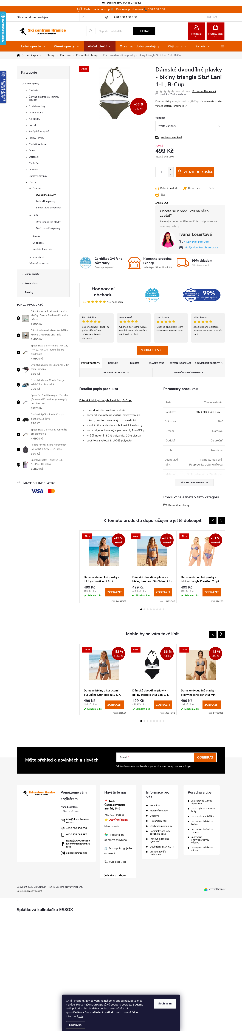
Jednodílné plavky (45, 201)
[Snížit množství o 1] (170, 174)
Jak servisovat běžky (202, 816)
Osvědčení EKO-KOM (162, 846)
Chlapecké (38, 243)
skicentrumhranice (76, 853)
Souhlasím (165, 1004)
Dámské (36, 188)
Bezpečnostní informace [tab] (188, 372)
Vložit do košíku (198, 172)
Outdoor (33, 169)
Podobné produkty (114, 372)
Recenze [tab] (113, 363)
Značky (29, 292)
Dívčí (35, 215)
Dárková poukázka (39, 263)
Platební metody (159, 810)
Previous (212, 520)
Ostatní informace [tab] (180, 363)
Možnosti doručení (171, 137)
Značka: (161, 203)
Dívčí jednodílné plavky (48, 222)
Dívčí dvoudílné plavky (48, 228)
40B (213, 412)
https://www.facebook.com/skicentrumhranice (78, 843)
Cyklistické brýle (37, 144)
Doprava (154, 815)
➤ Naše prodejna (115, 875)
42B (220, 412)
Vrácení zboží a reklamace (158, 853)
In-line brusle (36, 112)
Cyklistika (34, 90)
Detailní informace (174, 106)
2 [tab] (144, 609)
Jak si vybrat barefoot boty (203, 810)
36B (199, 412)
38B (206, 412)
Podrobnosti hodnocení (204, 91)
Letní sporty (32, 83)
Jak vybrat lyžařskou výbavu (202, 849)
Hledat (144, 31)
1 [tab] (141, 609)
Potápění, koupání (39, 131)
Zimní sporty (32, 274)
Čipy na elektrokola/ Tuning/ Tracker (44, 98)
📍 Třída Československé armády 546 (114, 804)
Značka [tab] (156, 363)
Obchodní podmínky (161, 826)
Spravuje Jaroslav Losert (29, 891)
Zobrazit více (152, 350)
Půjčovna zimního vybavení (159, 840)
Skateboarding (37, 106)
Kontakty (155, 805)
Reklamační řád (158, 821)
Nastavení (75, 1025)
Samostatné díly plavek (48, 207)
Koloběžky (34, 118)
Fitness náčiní (36, 257)
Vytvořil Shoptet (217, 889)
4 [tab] (151, 609)
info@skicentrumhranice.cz (201, 247)
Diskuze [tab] (134, 363)
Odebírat (205, 757)
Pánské (36, 236)
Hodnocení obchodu (103, 292)
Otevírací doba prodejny (32, 17)
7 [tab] (160, 609)
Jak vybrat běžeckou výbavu (202, 831)
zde (80, 1016)
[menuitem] (33, 46)
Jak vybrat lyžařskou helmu (202, 823)
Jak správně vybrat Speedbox (201, 802)
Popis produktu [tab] (90, 363)
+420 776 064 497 (76, 834)
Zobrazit (114, 592)
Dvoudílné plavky (46, 195)
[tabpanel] (104, 567)
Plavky (32, 182)
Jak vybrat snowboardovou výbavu (200, 840)
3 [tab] (147, 609)
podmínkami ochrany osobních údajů (170, 766)
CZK (215, 17)
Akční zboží (31, 283)
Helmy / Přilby (36, 138)
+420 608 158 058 (196, 242)
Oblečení (33, 157)
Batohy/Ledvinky (38, 176)
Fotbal (32, 125)
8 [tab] (163, 609)
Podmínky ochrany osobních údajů (160, 832)
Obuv (32, 150)
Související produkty (207, 363)
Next (221, 520)
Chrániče (33, 163)
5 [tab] (154, 609)
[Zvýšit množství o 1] (170, 169)
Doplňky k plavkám (42, 249)
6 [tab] (157, 609)
